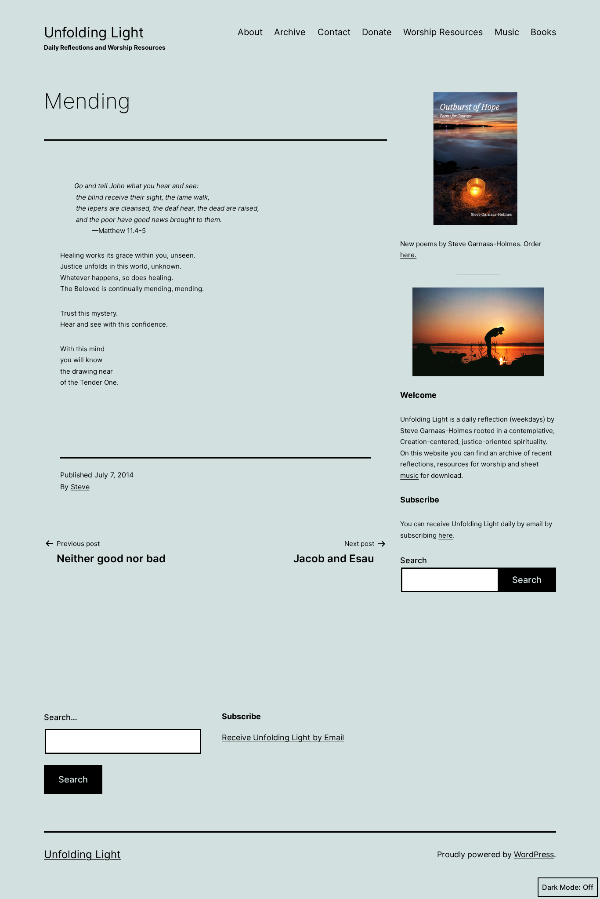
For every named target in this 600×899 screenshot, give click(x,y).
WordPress (534, 854)
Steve (80, 486)
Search (413, 560)
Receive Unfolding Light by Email (283, 737)
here (445, 535)
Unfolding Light (94, 32)
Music (507, 32)
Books (543, 32)
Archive (290, 32)
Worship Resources (443, 32)
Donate (377, 32)
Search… (60, 717)
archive (510, 453)
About (250, 32)
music (409, 475)
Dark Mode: (561, 887)
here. (408, 255)
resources (453, 464)
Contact (334, 32)
